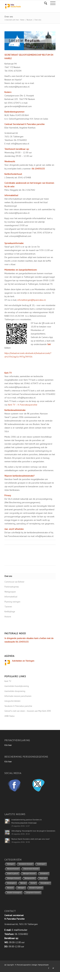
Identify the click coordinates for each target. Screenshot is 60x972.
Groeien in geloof (36, 888)
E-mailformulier (19, 929)
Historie (7, 616)
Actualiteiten (45, 883)
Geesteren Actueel (25, 864)
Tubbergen (41, 864)
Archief (33, 883)
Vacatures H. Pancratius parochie (18, 706)
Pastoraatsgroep (11, 586)
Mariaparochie (30, 878)
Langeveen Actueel (33, 892)
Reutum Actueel (13, 869)
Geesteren (44, 873)
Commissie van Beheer (14, 581)
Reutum (29, 20)
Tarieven (8, 606)
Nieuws (23, 883)
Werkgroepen (10, 591)
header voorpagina (14, 892)
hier (10, 745)
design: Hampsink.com (40, 965)
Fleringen (10, 864)
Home (22, 20)
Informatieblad (10, 596)
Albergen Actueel (29, 873)
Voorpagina (11, 883)
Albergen (21, 888)
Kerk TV (7, 681)
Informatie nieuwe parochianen (17, 696)
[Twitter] (53, 968)
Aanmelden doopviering (14, 691)
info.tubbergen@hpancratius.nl (31, 300)
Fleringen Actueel (13, 878)
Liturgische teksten (12, 701)
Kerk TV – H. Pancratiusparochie (22, 404)
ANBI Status (9, 716)
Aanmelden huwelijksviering (16, 686)
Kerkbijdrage (9, 611)
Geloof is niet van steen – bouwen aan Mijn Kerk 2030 (27, 711)
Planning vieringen (12, 601)
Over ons (8, 16)
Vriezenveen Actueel (31, 869)
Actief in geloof (12, 873)
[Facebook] (48, 968)
